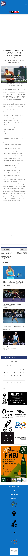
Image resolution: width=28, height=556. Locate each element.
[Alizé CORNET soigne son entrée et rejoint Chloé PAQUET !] (14, 295)
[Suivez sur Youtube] (18, 12)
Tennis (18, 62)
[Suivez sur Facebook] (10, 12)
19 (11, 379)
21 (17, 379)
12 (11, 375)
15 (20, 375)
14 (17, 375)
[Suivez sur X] (12, 12)
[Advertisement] (14, 29)
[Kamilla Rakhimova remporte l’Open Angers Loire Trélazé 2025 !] (14, 338)
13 (14, 375)
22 (20, 379)
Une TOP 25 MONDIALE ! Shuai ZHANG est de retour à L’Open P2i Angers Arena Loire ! (14, 326)
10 (4, 375)
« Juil (4, 388)
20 (14, 379)
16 (23, 375)
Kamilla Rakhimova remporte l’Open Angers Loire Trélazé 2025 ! (12, 347)
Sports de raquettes (12, 62)
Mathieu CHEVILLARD (13, 60)
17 (4, 379)
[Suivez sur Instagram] (15, 12)
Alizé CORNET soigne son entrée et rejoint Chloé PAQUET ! (12, 305)
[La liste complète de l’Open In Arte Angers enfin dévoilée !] (14, 74)
